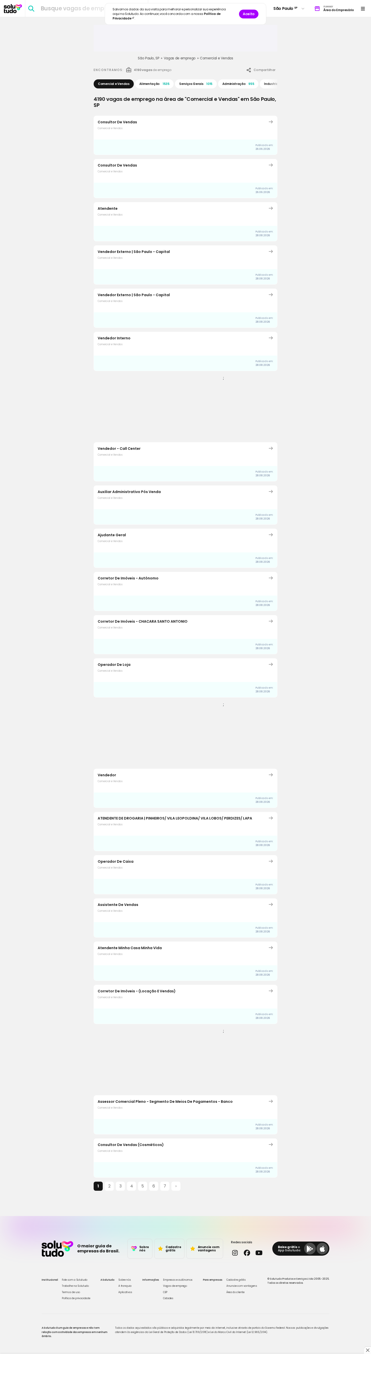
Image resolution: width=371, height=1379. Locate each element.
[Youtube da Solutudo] (258, 1252)
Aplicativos (125, 1292)
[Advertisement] (185, 40)
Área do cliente (235, 1292)
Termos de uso (71, 1292)
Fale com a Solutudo (74, 1280)
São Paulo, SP (148, 58)
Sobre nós (124, 1280)
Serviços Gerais (195, 84)
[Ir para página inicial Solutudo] (13, 8)
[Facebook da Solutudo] (246, 1252)
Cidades (168, 1298)
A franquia (124, 1286)
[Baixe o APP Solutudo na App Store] (322, 1248)
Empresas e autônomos (178, 1280)
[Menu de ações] (362, 8)
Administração (238, 84)
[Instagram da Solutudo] (234, 1252)
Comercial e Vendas (216, 58)
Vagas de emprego (180, 58)
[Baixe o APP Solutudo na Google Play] (310, 1248)
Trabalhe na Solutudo (75, 1286)
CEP (165, 1292)
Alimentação (154, 84)
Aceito (249, 13)
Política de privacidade (76, 1298)
